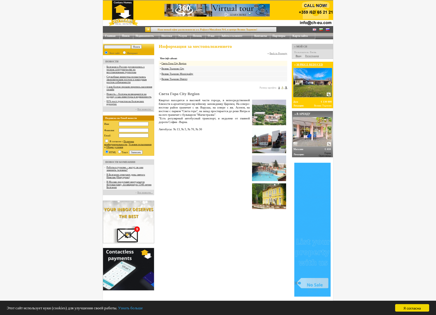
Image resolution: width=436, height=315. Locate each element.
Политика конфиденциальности (119, 143)
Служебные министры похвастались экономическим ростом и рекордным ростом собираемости (127, 79)
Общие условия (114, 147)
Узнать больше (130, 308)
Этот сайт (114, 53)
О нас (211, 35)
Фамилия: (109, 130)
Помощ (197, 35)
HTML (112, 152)
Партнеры (278, 35)
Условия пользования (140, 144)
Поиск (126, 35)
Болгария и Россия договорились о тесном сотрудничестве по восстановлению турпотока (126, 69)
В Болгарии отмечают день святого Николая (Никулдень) (126, 176)
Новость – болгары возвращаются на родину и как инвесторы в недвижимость (129, 95)
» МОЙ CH (300, 46)
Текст (125, 152)
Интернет (132, 53)
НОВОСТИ (112, 61)
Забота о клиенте (231, 35)
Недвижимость (145, 35)
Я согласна (412, 308)
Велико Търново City (172, 68)
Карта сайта (300, 35)
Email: (107, 135)
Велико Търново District (174, 79)
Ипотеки (166, 35)
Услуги (182, 35)
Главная (110, 35)
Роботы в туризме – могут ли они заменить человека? (125, 168)
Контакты (260, 35)
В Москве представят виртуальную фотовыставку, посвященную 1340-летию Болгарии (129, 184)
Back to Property (278, 53)
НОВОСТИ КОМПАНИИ (120, 162)
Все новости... (145, 109)
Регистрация (312, 55)
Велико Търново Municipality (177, 73)
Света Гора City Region (173, 63)
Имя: (106, 124)
